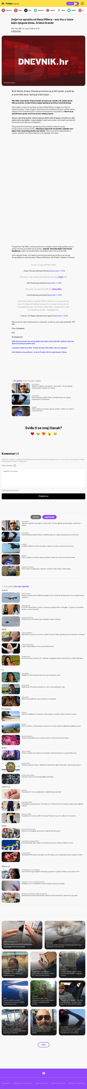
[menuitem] (82, 3)
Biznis (63, 10)
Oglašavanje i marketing (22, 1083)
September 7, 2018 (57, 271)
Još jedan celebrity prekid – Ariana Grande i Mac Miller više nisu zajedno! (39, 348)
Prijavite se (43, 496)
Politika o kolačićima (76, 1083)
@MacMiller (57, 289)
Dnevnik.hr (9, 10)
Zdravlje (74, 10)
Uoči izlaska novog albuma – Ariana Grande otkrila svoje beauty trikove (39, 352)
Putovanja (41, 10)
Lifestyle (52, 10)
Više (43, 1045)
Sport (29, 10)
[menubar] (82, 3)
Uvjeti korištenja (41, 1083)
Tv (83, 10)
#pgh (60, 277)
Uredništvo (6, 1083)
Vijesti (20, 10)
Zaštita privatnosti (58, 1083)
